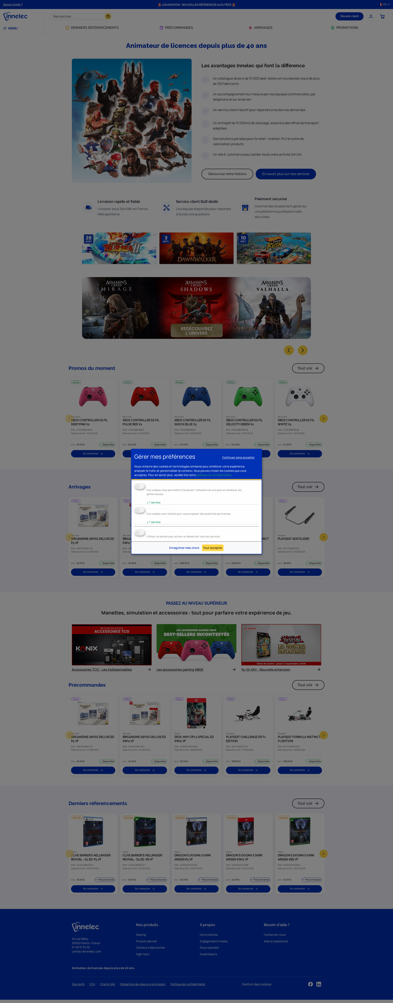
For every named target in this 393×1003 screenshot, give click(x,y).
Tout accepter (212, 548)
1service (153, 502)
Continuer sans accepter (238, 457)
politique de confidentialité (213, 475)
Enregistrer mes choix (184, 548)
